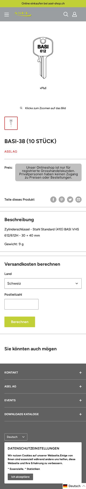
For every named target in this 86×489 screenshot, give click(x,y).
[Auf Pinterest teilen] (62, 199)
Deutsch (12, 437)
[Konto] (74, 14)
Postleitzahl (13, 295)
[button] (74, 486)
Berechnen (19, 322)
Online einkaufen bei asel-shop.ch (43, 3)
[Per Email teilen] (78, 199)
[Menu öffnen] (6, 14)
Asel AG (10, 151)
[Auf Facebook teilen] (53, 199)
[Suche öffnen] (66, 14)
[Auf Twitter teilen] (70, 199)
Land (8, 274)
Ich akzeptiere (20, 476)
